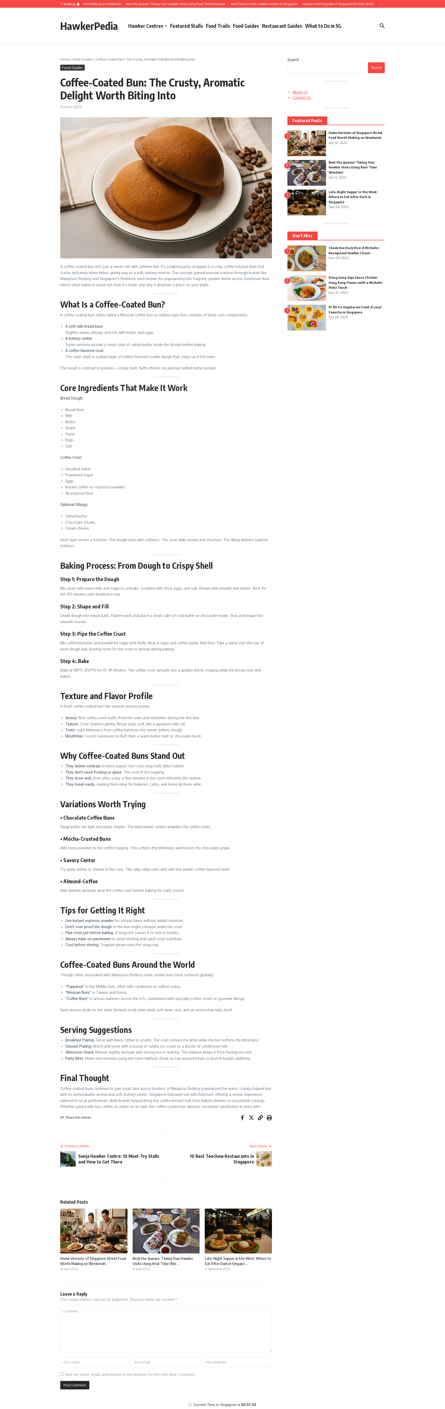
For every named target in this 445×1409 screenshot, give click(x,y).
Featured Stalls (186, 26)
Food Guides (246, 26)
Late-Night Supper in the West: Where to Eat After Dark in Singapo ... (238, 1261)
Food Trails (218, 26)
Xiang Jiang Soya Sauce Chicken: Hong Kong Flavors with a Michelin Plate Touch (355, 282)
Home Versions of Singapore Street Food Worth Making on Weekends (93, 1261)
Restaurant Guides (282, 26)
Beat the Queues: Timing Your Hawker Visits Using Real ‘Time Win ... (163, 1261)
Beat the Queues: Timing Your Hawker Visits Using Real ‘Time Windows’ (353, 167)
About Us (300, 92)
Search (293, 59)
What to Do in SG (323, 26)
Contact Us (302, 97)
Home (65, 59)
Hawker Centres (145, 26)
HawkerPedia (89, 25)
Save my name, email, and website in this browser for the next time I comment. (130, 1374)
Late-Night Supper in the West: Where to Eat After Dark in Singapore (353, 197)
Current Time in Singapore (215, 1405)
